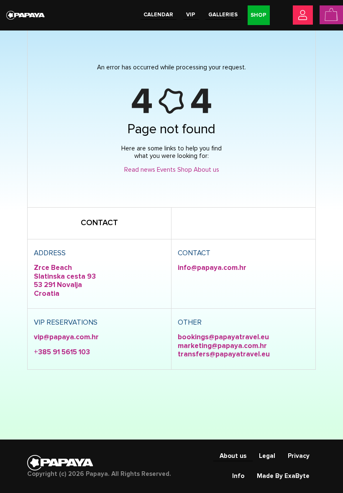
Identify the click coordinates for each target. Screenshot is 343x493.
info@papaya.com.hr (212, 268)
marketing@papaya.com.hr (222, 346)
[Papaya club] (25, 15)
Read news (139, 170)
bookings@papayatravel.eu (223, 337)
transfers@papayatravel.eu (224, 354)
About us (206, 170)
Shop (184, 170)
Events (166, 170)
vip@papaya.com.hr (66, 337)
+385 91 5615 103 (62, 352)
